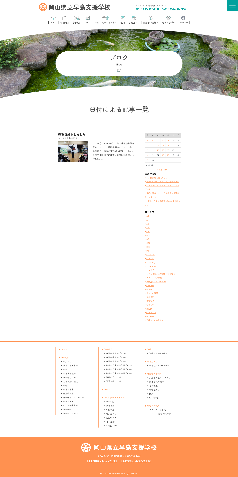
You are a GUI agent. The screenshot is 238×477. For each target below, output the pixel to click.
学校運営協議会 (70, 413)
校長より (67, 361)
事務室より (152, 361)
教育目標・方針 (70, 365)
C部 (148, 243)
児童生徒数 (68, 393)
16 (153, 150)
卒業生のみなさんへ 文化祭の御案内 (162, 181)
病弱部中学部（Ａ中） (116, 357)
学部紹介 (108, 349)
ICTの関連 (154, 397)
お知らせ (150, 270)
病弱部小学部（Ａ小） (116, 353)
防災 (151, 393)
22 (147, 155)
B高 (148, 239)
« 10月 (159, 169)
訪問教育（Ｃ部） (114, 377)
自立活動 (110, 421)
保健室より (154, 389)
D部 (148, 246)
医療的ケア (111, 417)
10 (158, 145)
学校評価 (67, 409)
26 (168, 155)
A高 (148, 227)
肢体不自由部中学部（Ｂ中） (119, 369)
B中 (148, 231)
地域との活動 (152, 293)
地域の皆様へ (153, 405)
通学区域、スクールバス (74, 397)
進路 (149, 349)
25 (163, 155)
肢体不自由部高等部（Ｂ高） (119, 373)
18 (163, 150)
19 (168, 150)
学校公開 (150, 297)
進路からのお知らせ (155, 320)
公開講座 (150, 285)
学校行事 (150, 304)
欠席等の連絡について (159, 377)
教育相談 (110, 405)
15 (147, 150)
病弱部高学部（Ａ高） (116, 361)
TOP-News (151, 266)
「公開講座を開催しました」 (158, 177)
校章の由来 (68, 389)
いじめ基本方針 (70, 405)
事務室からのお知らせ (156, 281)
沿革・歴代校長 (70, 381)
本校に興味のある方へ (114, 397)
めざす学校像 (69, 373)
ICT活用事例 (111, 425)
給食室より (151, 312)
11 (163, 145)
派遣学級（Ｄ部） (114, 381)
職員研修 (150, 316)
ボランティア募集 (154, 277)
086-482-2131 (151, 9)
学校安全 (150, 300)
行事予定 (153, 385)
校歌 (65, 385)
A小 (148, 219)
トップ (64, 349)
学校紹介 (65, 357)
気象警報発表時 (156, 381)
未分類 (149, 308)
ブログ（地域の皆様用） (160, 413)
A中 (148, 216)
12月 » (166, 169)
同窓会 (149, 289)
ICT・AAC (150, 254)
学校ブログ (109, 389)
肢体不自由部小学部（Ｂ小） (119, 365)
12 (168, 145)
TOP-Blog (150, 262)
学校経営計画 (69, 377)
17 (158, 150)
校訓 (65, 369)
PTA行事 (150, 258)
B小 (148, 235)
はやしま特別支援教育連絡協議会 (160, 273)
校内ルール (68, 401)
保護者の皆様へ (154, 373)
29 (147, 160)
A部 (148, 223)
